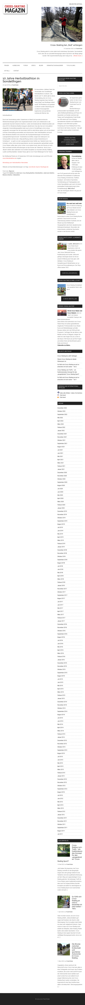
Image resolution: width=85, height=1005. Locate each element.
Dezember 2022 (62, 408)
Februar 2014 (61, 734)
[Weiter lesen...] (78, 56)
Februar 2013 (61, 773)
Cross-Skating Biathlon (29, 173)
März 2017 (60, 614)
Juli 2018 (60, 566)
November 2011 (62, 821)
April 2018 (60, 576)
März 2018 (60, 579)
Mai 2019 (60, 534)
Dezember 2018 (62, 550)
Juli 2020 (60, 488)
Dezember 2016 (62, 624)
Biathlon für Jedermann (16, 173)
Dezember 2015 (62, 663)
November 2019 (62, 514)
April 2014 (60, 727)
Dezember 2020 (62, 472)
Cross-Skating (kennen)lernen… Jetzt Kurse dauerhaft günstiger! (70, 141)
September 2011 (62, 827)
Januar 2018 (61, 585)
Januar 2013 (61, 776)
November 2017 (62, 589)
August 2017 (61, 598)
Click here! (62, 395)
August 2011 (61, 831)
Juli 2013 (60, 756)
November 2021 (62, 437)
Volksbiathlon (16, 175)
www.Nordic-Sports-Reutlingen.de (38, 167)
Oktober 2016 (61, 630)
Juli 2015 (60, 679)
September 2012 (62, 789)
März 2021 (60, 463)
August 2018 (61, 563)
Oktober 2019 (61, 518)
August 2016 (61, 637)
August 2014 (61, 714)
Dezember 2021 (62, 434)
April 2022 (60, 421)
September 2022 (62, 414)
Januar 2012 (61, 814)
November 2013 (62, 743)
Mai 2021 (60, 456)
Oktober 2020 (61, 479)
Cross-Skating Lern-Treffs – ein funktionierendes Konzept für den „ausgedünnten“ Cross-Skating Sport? (68, 372)
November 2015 (62, 666)
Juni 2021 (60, 453)
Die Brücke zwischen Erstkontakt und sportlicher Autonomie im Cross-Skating (76, 951)
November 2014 (62, 705)
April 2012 (60, 805)
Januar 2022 (61, 430)
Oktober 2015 (61, 669)
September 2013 (62, 750)
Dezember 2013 (62, 740)
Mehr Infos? (71, 188)
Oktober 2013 (61, 747)
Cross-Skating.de (18, 9)
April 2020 (60, 498)
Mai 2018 (60, 572)
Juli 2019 (60, 527)
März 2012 (60, 808)
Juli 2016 (60, 640)
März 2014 (60, 731)
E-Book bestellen (70, 299)
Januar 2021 (61, 469)
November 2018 (62, 553)
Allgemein (11, 171)
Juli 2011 (60, 834)
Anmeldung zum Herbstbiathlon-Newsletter (15, 162)
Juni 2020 (60, 492)
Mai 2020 (60, 495)
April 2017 (60, 611)
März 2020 (60, 501)
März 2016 (60, 653)
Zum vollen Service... (70, 273)
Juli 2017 (60, 601)
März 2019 (60, 540)
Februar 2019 (61, 543)
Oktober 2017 (61, 592)
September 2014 (62, 711)
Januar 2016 (61, 660)
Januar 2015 (61, 698)
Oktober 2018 (61, 556)
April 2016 (60, 650)
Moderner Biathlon (7, 175)
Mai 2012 (60, 802)
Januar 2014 (61, 737)
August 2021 (61, 447)
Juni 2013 (60, 760)
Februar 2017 (61, 618)
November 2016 (62, 627)
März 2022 (60, 424)
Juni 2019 (60, 530)
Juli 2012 (60, 795)
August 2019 (61, 524)
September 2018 (62, 559)
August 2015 (61, 676)
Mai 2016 (60, 647)
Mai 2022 (60, 417)
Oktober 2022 (61, 411)
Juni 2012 (60, 798)
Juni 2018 (60, 569)
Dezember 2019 (62, 511)
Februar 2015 (61, 695)
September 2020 (62, 482)
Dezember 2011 (62, 818)
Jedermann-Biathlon (48, 173)
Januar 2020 (61, 508)
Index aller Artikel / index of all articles (70, 393)
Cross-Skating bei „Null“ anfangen (66, 45)
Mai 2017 (60, 608)
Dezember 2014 (62, 701)
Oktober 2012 (61, 785)
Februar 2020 (61, 505)
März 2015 (60, 692)
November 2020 (62, 476)
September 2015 (62, 672)
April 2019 (60, 537)
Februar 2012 (61, 811)
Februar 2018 (61, 582)
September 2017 (62, 595)
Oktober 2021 (61, 440)
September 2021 (62, 443)
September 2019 (62, 521)
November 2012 (62, 782)
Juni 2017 (60, 605)
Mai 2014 (60, 724)
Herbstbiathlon (39, 173)
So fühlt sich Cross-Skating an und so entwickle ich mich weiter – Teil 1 (77, 903)
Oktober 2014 (61, 708)
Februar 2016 (61, 656)
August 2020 (61, 485)
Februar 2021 (61, 466)
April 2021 (60, 459)
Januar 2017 (61, 621)
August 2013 (61, 753)
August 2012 (61, 792)
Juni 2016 (60, 643)
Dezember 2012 (62, 779)
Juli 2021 (60, 450)
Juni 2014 (60, 721)
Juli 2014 (60, 718)
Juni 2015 (60, 682)
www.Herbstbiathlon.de (9, 158)
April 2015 (60, 689)
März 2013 (60, 769)
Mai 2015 (60, 685)
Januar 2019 (61, 547)
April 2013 (60, 766)
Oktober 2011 (61, 824)
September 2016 (62, 634)
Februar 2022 (61, 427)
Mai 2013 (60, 763)
